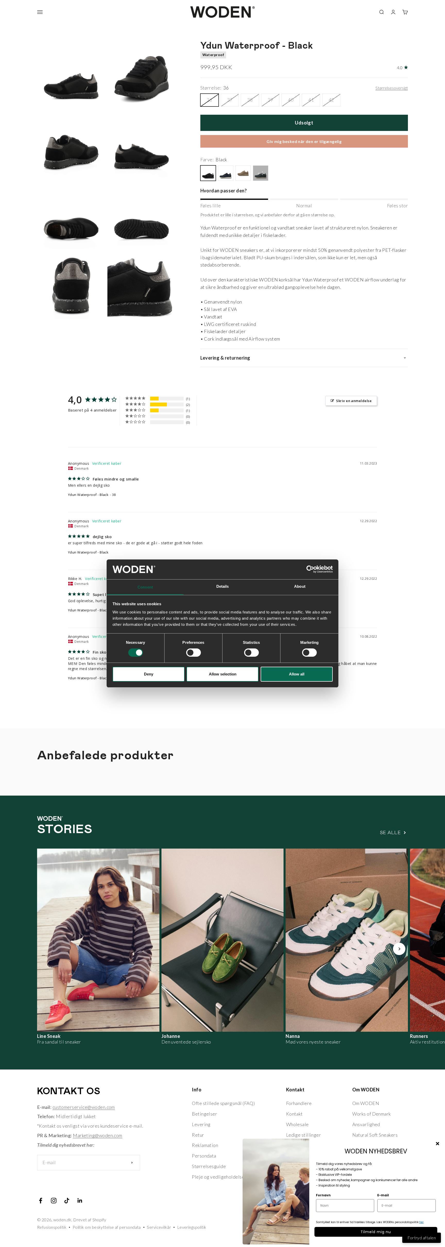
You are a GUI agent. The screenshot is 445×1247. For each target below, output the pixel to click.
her (421, 1222)
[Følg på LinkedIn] (79, 1200)
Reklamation (205, 1145)
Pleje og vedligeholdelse (218, 1177)
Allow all (296, 674)
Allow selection (222, 674)
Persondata (204, 1156)
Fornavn (323, 1195)
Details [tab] (222, 586)
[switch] (193, 652)
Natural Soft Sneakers (375, 1135)
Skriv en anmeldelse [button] (354, 400)
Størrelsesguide (209, 1166)
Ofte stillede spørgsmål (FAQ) (223, 1103)
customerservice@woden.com (84, 1107)
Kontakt (294, 1114)
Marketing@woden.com (97, 1135)
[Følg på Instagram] (53, 1200)
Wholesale (297, 1124)
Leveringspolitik (192, 1227)
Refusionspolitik (51, 1227)
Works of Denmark (371, 1114)
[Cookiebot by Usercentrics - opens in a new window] (310, 569)
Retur (198, 1135)
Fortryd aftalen (421, 1237)
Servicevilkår (159, 1227)
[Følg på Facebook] (40, 1200)
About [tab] (299, 586)
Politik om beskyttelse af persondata (107, 1227)
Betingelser (204, 1114)
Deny (148, 674)
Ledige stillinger (303, 1135)
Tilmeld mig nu (376, 1231)
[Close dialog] (437, 1143)
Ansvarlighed (366, 1124)
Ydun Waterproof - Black (88, 494)
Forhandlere (299, 1103)
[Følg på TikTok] (66, 1200)
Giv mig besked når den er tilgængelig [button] (304, 141)
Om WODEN (365, 1103)
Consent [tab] (145, 587)
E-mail (383, 1195)
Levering (201, 1124)
